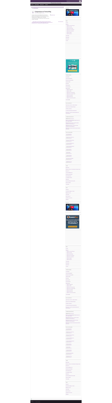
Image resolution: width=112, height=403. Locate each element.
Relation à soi (68, 285)
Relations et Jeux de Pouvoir (71, 25)
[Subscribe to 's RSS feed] (31, 1)
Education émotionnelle (69, 80)
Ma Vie (67, 83)
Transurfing (67, 35)
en (46, 22)
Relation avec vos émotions (70, 29)
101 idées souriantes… (69, 108)
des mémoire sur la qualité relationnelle (40, 22)
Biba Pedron (67, 167)
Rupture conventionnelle (69, 120)
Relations (67, 24)
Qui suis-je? (42, 4)
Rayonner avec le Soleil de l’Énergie (70, 106)
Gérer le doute (68, 152)
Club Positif (67, 194)
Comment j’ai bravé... (69, 155)
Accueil (32, 4)
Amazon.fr (67, 189)
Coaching (67, 76)
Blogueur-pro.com (68, 192)
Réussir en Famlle (68, 182)
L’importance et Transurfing (43, 11)
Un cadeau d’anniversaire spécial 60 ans (71, 110)
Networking (37, 4)
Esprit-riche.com (68, 196)
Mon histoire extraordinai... (70, 158)
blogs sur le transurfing (38, 21)
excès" (48, 22)
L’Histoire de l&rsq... (69, 149)
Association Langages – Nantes (70, 191)
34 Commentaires (60, 21)
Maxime (71, 147)
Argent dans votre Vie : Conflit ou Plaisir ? (71, 299)
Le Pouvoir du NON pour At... (70, 143)
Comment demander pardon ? (70, 146)
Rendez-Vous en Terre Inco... (70, 137)
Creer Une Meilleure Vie (69, 172)
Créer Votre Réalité (68, 78)
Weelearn (67, 199)
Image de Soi (67, 81)
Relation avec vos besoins (70, 92)
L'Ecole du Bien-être (68, 370)
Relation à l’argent (69, 32)
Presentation (67, 86)
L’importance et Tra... (69, 161)
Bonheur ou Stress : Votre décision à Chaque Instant (73, 169)
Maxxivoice (67, 179)
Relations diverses (69, 33)
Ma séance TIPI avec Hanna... (70, 140)
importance (50, 22)
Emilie (67, 125)
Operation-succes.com (69, 197)
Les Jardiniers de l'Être (69, 177)
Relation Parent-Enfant (70, 28)
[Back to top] (110, 401)
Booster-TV (67, 365)
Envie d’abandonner (69, 134)
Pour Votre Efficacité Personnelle (70, 375)
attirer (33, 21)
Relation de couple (69, 252)
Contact (46, 4)
